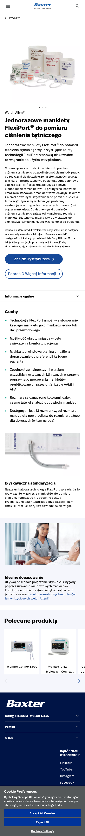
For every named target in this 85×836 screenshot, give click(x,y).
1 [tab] (39, 107)
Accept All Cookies (42, 813)
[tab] (77, 6)
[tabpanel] (42, 66)
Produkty (14, 18)
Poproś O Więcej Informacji (32, 273)
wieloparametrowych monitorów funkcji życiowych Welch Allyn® (40, 596)
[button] (42, 717)
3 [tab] (45, 107)
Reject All (42, 822)
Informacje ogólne (42, 296)
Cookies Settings (42, 831)
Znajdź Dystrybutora (32, 258)
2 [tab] (42, 107)
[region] (42, 811)
